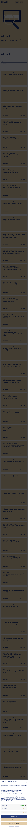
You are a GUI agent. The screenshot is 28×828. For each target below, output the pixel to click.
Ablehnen (14, 819)
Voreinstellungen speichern (14, 823)
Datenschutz (11, 826)
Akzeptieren (14, 816)
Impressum (17, 826)
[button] (26, 782)
